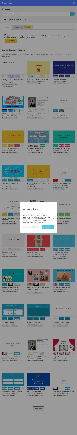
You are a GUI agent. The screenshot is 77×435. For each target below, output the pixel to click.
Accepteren (47, 227)
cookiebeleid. (41, 222)
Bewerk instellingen (30, 227)
